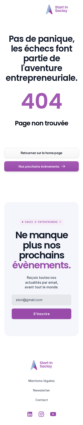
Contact (41, 400)
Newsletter (41, 390)
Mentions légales (41, 381)
